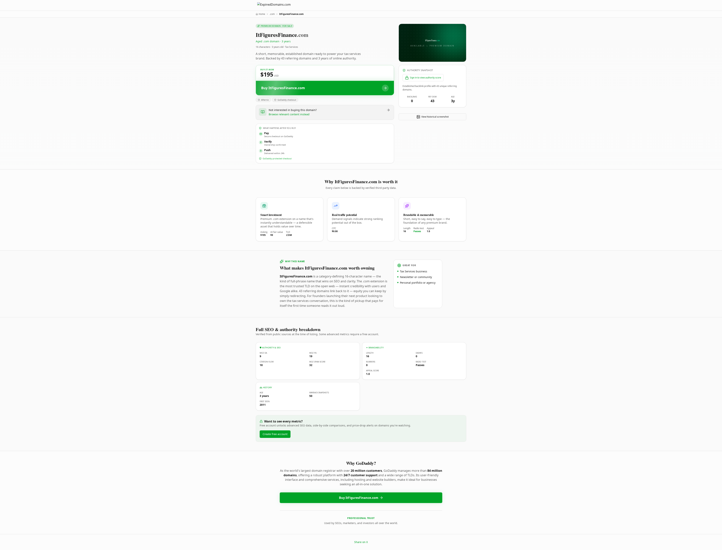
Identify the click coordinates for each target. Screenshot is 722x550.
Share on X (361, 542)
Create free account (275, 434)
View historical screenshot (435, 116)
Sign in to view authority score (425, 77)
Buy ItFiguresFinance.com (358, 498)
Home (262, 14)
